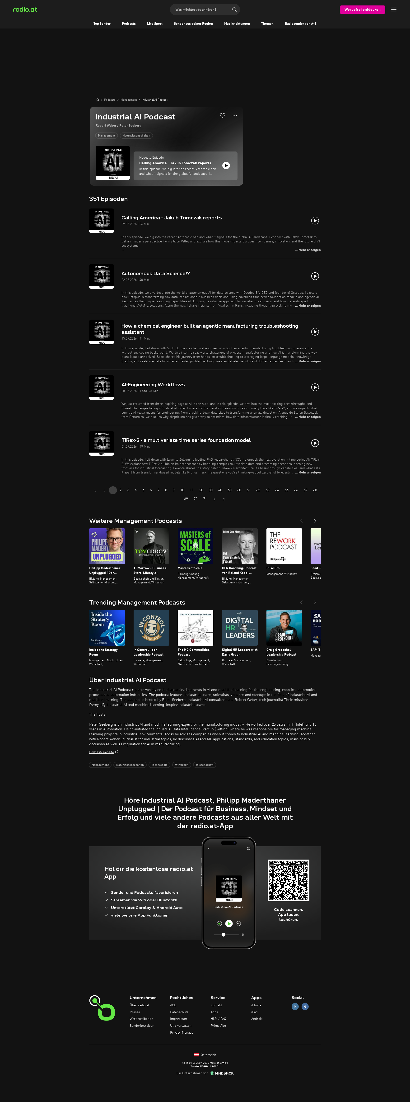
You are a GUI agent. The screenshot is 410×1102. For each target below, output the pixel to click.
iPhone (256, 1005)
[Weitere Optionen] (235, 115)
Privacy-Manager (182, 1032)
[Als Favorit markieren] (222, 115)
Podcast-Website (101, 752)
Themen (267, 23)
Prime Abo (218, 1025)
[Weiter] (315, 519)
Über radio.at (139, 1005)
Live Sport (155, 23)
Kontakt (216, 1005)
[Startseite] (97, 100)
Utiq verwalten (180, 1025)
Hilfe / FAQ (218, 1019)
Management (106, 135)
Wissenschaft (204, 765)
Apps (214, 1012)
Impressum (178, 1019)
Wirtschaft (181, 765)
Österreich (208, 1055)
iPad (254, 1012)
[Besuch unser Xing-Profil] (305, 1006)
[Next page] (214, 499)
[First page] (95, 490)
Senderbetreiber (142, 1025)
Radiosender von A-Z (301, 23)
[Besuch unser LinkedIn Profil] (295, 1006)
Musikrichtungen (237, 23)
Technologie (159, 765)
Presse (135, 1012)
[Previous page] (104, 490)
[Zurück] (301, 519)
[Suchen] (234, 9)
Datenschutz (179, 1012)
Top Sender (102, 23)
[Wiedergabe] (226, 165)
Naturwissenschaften (136, 135)
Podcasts (129, 23)
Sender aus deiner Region (193, 23)
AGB (173, 1005)
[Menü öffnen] (394, 9)
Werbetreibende (141, 1019)
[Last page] (224, 499)
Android (257, 1019)
